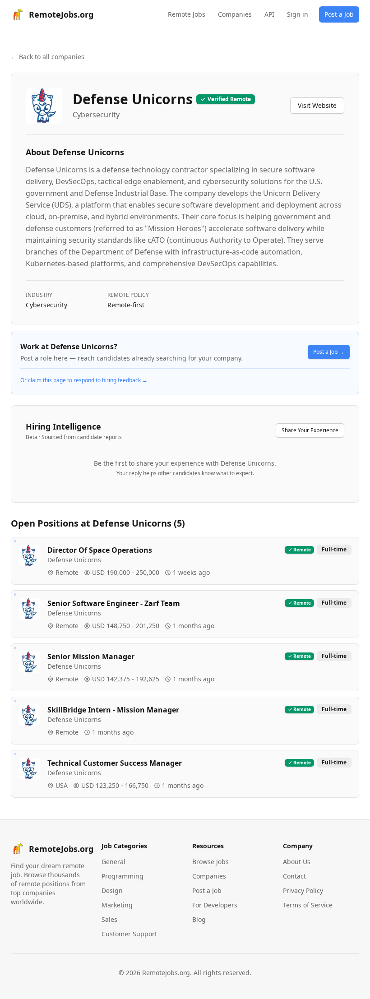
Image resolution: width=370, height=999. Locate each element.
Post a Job (339, 14)
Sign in (297, 14)
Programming (122, 876)
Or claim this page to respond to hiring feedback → (84, 380)
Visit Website (317, 105)
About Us (296, 861)
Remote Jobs (186, 14)
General (113, 861)
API (269, 14)
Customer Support (129, 934)
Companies (235, 14)
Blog (199, 919)
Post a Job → (328, 352)
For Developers (214, 905)
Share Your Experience (310, 430)
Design (112, 890)
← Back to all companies (47, 56)
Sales (109, 919)
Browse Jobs (210, 861)
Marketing (117, 905)
